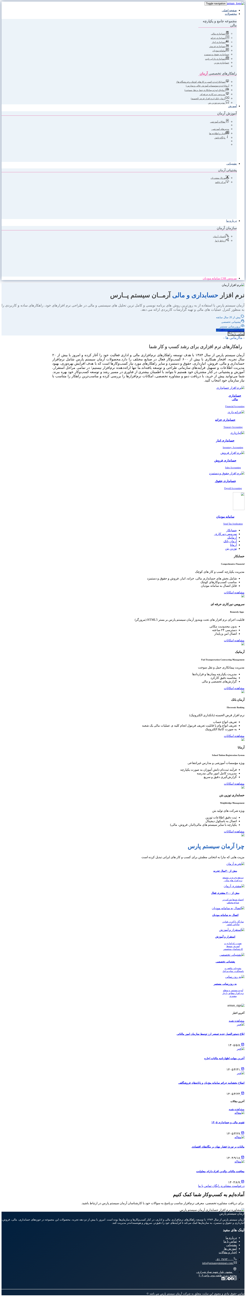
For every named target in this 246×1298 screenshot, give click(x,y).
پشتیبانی (231, 163)
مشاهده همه (236, 1020)
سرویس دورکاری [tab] (225, 534)
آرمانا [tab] (233, 544)
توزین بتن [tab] (231, 548)
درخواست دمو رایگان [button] (231, 330)
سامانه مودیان (219, 50)
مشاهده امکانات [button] (234, 592)
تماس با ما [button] (237, 333)
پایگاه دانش (220, 137)
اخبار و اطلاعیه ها (217, 133)
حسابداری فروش (217, 46)
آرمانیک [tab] (232, 537)
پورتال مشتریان (218, 178)
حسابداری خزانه (218, 38)
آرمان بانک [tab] (230, 541)
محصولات (231, 13)
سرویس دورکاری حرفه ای (212, 94)
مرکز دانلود (220, 182)
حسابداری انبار (219, 42)
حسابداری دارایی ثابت (215, 59)
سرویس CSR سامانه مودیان (220, 278)
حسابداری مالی (218, 33)
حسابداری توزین (221, 62)
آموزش (232, 106)
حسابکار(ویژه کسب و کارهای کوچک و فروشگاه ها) (201, 82)
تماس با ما (230, 1241)
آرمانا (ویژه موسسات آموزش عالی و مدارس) (207, 85)
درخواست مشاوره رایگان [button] (228, 1186)
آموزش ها (230, 1248)
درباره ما (231, 220)
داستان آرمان (219, 236)
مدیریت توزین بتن (216, 102)
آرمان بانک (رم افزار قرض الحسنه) (208, 98)
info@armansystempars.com (218, 1263)
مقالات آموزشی (218, 121)
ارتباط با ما (220, 240)
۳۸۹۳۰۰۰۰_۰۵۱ (224, 1259)
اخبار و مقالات (228, 1252)
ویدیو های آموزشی (220, 129)
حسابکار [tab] (231, 530)
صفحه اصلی (229, 10)
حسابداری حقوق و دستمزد (216, 54)
